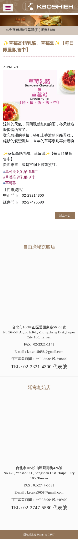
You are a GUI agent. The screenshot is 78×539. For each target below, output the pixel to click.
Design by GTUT (45, 534)
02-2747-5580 (37, 507)
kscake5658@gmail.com (45, 352)
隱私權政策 (30, 534)
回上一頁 (65, 215)
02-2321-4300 (37, 366)
